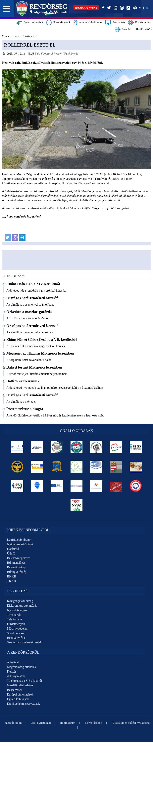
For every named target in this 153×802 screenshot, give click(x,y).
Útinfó (11, 553)
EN (139, 7)
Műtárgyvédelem (17, 628)
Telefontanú (14, 619)
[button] (7, 8)
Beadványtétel (16, 637)
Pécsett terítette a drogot (24, 409)
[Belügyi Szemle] (56, 447)
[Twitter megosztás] (8, 237)
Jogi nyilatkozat (41, 722)
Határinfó (13, 549)
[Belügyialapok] (37, 467)
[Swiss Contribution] (76, 486)
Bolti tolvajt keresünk (22, 381)
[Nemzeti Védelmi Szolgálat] (76, 505)
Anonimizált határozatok (89, 22)
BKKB (11, 576)
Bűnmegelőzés (16, 562)
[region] (76, 142)
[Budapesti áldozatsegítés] (76, 467)
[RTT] (56, 467)
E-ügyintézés (118, 22)
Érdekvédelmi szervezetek (23, 703)
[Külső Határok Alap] (96, 486)
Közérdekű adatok (61, 22)
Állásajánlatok (16, 676)
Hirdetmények (16, 624)
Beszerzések (15, 690)
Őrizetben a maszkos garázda (29, 312)
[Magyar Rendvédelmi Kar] (116, 467)
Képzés (11, 671)
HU (147, 7)
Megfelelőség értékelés (21, 667)
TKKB (11, 581)
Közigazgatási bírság (20, 601)
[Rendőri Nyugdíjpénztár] (135, 467)
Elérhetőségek (93, 722)
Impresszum (67, 722)
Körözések (126, 29)
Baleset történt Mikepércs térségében (34, 367)
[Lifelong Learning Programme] (56, 486)
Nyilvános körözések (20, 544)
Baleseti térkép (16, 567)
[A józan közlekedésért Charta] (116, 486)
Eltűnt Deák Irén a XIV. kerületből (33, 284)
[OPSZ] (17, 486)
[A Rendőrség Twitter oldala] (108, 8)
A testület (13, 662)
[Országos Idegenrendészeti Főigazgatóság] (76, 447)
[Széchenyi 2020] (37, 486)
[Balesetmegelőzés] (135, 486)
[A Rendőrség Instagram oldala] (121, 8)
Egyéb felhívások (18, 699)
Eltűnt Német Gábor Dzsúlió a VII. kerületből (41, 339)
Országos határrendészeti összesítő (32, 298)
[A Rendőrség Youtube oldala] (115, 8)
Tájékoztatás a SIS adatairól (24, 680)
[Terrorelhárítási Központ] (17, 467)
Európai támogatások (32, 22)
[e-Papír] (116, 447)
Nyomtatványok (17, 610)
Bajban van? (86, 8)
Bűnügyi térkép (16, 571)
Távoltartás (14, 614)
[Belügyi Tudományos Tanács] (37, 447)
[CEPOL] (96, 467)
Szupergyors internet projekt (24, 642)
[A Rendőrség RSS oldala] (127, 8)
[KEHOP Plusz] (17, 447)
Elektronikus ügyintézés (22, 605)
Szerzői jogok (13, 722)
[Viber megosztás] (15, 237)
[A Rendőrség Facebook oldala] (102, 8)
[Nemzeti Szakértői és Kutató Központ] (135, 447)
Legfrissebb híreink (19, 539)
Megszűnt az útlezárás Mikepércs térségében (40, 353)
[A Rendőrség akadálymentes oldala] (134, 8)
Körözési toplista (142, 22)
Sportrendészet (16, 633)
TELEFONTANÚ (144, 29)
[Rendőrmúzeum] (96, 447)
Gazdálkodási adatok (20, 685)
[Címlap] (42, 9)
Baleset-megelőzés (18, 558)
